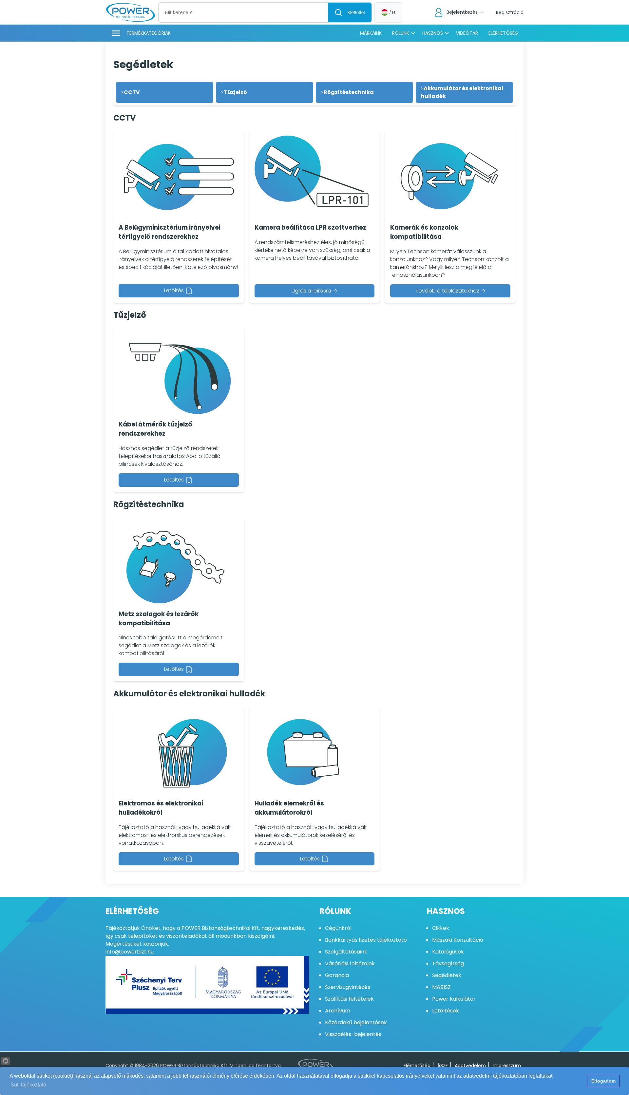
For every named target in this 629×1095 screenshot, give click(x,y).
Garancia (337, 975)
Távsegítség (448, 963)
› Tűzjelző (234, 92)
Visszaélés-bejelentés (353, 1034)
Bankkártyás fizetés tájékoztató (366, 940)
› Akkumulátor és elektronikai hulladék (462, 92)
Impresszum (507, 1065)
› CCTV (130, 92)
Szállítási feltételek (349, 999)
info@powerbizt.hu (129, 951)
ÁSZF (442, 1065)
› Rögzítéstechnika (347, 92)
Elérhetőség (503, 33)
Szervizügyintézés (347, 987)
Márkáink (371, 33)
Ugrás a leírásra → (314, 290)
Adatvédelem (470, 1065)
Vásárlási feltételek (350, 963)
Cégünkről (338, 928)
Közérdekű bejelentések (356, 1022)
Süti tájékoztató (28, 1084)
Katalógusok (448, 951)
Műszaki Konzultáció (457, 940)
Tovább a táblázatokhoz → (450, 290)
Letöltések (445, 1010)
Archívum (337, 1010)
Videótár (467, 33)
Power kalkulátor (454, 999)
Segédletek (446, 975)
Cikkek (440, 928)
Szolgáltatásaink (346, 951)
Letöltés (174, 290)
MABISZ (441, 987)
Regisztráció (510, 12)
